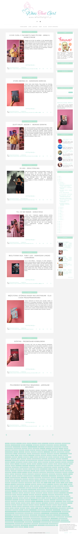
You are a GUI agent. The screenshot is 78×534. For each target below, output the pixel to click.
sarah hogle (25, 504)
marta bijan (43, 491)
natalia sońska (39, 496)
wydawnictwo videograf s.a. (43, 523)
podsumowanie (52, 499)
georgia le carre (50, 465)
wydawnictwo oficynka (27, 520)
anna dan (61, 450)
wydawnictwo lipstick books (35, 516)
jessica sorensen (8, 472)
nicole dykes (62, 496)
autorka (70, 453)
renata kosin (53, 501)
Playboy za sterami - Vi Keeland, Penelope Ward (68, 157)
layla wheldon (27, 484)
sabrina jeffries (38, 503)
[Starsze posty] (53, 435)
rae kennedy (7, 501)
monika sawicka (8, 496)
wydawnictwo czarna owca (46, 511)
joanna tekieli (65, 472)
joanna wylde (71, 472)
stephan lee (14, 506)
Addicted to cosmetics (63, 263)
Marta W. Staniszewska (64, 491)
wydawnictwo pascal (65, 520)
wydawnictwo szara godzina (65, 521)
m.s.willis (7, 487)
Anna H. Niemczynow (14, 68)
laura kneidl (7, 484)
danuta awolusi (47, 460)
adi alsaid (39, 443)
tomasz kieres (22, 508)
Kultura (45, 26)
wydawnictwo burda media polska (11, 511)
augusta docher (56, 453)
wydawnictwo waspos (53, 523)
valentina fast (41, 508)
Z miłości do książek (62, 249)
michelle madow (69, 492)
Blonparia (47, 532)
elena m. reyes (58, 462)
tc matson (59, 506)
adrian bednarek (45, 443)
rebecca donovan (21, 501)
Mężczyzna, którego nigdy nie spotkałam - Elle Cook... (66, 199)
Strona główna (23, 26)
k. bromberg (65, 474)
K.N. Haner (14, 475)
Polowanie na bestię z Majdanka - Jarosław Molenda (29, 386)
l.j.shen (71, 482)
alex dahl (30, 448)
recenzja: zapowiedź (39, 501)
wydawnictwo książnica (17, 516)
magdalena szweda (58, 487)
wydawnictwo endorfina (54, 513)
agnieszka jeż (56, 445)
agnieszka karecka (13, 112)
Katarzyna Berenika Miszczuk (15, 477)
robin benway (8, 503)
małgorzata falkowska (32, 489)
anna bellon (50, 450)
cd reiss (18, 458)
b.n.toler (20, 455)
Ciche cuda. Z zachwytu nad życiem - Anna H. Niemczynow (29, 36)
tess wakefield (64, 506)
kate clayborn (31, 479)
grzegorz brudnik (32, 467)
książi (42, 482)
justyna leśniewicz (52, 474)
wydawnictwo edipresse (28, 513)
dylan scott (30, 462)
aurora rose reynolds (64, 453)
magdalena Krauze (42, 487)
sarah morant (31, 504)
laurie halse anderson (20, 484)
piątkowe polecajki (34, 499)
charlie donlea (23, 458)
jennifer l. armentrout (49, 470)
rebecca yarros (27, 501)
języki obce (24, 472)
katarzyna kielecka (38, 477)
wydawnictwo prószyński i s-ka (19, 521)
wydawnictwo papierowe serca (55, 520)
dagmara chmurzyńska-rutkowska (31, 460)
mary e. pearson (14, 492)
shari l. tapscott (42, 504)
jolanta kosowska (18, 474)
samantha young (44, 503)
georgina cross (57, 465)
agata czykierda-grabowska (15, 445)
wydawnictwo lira (43, 516)
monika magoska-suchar (59, 494)
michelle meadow (8, 494)
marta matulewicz (49, 491)
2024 (59, 179)
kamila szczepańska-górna (28, 475)
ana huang (66, 448)
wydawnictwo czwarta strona (56, 511)
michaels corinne (62, 492)
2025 (59, 177)
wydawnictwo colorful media (35, 511)
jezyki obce (14, 472)
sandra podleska (63, 503)
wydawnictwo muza (29, 329)
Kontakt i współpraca (53, 26)
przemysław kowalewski (21, 372)
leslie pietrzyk (56, 484)
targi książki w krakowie (47, 506)
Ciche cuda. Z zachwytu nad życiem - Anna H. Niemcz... (65, 186)
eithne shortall (51, 462)
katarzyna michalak (60, 477)
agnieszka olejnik (41, 446)
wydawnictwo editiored (45, 513)
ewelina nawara (25, 465)
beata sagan (38, 455)
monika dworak (51, 494)
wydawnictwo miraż (27, 518)
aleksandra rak (24, 448)
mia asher (44, 492)
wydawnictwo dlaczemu (66, 511)
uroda (37, 508)
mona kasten (26, 494)
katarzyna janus (30, 477)
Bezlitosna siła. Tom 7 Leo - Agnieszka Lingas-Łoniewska (30, 257)
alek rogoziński (65, 446)
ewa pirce (12, 465)
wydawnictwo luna (8, 518)
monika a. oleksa (38, 494)
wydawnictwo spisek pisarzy (46, 521)
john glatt (7, 474)
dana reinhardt (40, 460)
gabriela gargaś (32, 465)
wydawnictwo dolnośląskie (10, 513)
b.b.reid (16, 455)
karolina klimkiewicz (44, 475)
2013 (59, 232)
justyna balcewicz (37, 474)
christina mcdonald (51, 458)
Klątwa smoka (65, 250)
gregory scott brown (15, 467)
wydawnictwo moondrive (45, 518)
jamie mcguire (20, 470)
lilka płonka (70, 484)
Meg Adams (33, 492)
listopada (61, 182)
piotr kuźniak (41, 499)
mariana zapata (31, 491)
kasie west (7, 477)
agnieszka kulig (24, 446)
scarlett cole (37, 504)
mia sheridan (50, 492)
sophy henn (65, 504)
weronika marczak (70, 508)
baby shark (25, 455)
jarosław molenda (14, 426)
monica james (31, 494)
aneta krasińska (21, 450)
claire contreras (58, 458)
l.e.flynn (67, 482)
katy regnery (67, 479)
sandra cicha (57, 503)
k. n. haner (70, 474)
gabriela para (38, 465)
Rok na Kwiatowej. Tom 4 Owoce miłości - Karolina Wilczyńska (68, 151)
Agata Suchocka (35, 445)
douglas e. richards (19, 462)
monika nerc (66, 494)
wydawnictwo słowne (36, 521)
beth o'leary (60, 455)
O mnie (29, 26)
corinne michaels (8, 460)
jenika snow (42, 470)
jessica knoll (62, 470)
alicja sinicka (49, 448)
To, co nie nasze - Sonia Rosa (29, 212)
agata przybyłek (29, 445)
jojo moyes (12, 474)
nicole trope (68, 496)
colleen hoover (65, 458)
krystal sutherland (14, 482)
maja (60, 213)
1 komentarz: (23, 67)
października (62, 183)
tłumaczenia (17, 508)
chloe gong (29, 458)
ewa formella (8, 465)
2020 (59, 224)
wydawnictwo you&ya (16, 525)
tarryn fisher (54, 506)
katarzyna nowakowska (17, 479)
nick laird (57, 496)
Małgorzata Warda (66, 489)
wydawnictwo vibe (35, 523)
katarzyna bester (24, 477)
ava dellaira (7, 455)
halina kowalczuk (39, 467)
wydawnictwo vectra (27, 523)
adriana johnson (58, 443)
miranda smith (19, 494)
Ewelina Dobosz (18, 465)
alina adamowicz (55, 448)
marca (61, 216)
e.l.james (39, 462)
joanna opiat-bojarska (50, 472)
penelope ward (15, 499)
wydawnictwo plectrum (9, 521)
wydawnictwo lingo (26, 516)
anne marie (29, 453)
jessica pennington (68, 470)
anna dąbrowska (67, 450)
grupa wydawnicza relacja (24, 467)
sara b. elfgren (8, 504)
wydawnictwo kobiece (9, 516)
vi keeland (46, 508)
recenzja (27, 68)
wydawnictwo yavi (8, 525)
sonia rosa (22, 243)
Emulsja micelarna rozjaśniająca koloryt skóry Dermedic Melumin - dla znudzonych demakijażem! (67, 259)
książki (23, 68)
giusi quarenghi (8, 467)
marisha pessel (37, 491)
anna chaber (56, 450)
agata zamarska (42, 445)
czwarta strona (22, 460)
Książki (40, 26)
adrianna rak (8, 445)
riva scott (64, 501)
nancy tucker (33, 496)
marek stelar (19, 491)
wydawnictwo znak (30, 199)
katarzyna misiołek (68, 477)
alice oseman (43, 448)
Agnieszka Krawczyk (16, 446)
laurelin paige (13, 484)
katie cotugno (56, 479)
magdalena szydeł (66, 487)
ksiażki (34, 482)
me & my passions (62, 256)
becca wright (49, 455)
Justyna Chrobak (44, 474)
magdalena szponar (50, 487)
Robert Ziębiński (70, 501)
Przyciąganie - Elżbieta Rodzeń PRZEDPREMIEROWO (68, 163)
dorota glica (7, 462)
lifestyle (65, 484)
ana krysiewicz (8, 450)
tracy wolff (27, 508)
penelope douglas (8, 499)
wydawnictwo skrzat (29, 521)
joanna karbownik (42, 472)
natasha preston (45, 496)
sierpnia (61, 208)
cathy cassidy (13, 458)
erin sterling (12, 199)
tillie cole (7, 508)
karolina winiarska (60, 475)
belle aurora (55, 455)
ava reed (12, 455)
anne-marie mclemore (35, 453)
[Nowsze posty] (6, 435)
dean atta (64, 460)
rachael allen (68, 499)
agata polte (23, 445)
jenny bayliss (56, 470)
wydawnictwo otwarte (45, 520)
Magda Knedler (28, 487)
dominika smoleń (70, 460)
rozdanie (28, 503)
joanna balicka (36, 472)
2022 (59, 221)
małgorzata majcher (49, 489)
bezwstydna (65, 455)
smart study (54, 504)
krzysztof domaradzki (28, 482)
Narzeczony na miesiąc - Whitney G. (65, 102)
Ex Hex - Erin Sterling (29, 168)
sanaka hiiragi (51, 503)
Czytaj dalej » (30, 65)
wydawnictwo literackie (51, 516)
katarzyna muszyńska (9, 479)
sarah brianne (20, 504)
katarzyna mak (53, 477)
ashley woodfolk (49, 453)
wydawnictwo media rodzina (17, 518)
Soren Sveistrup (8, 506)
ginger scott (68, 465)
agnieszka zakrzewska (57, 446)
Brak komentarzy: (24, 198)
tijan (69, 506)
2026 (59, 176)
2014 (59, 230)
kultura (54, 482)
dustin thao (25, 462)
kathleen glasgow (49, 479)
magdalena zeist (16, 489)
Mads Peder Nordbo (13, 487)
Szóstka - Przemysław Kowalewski (29, 341)
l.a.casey (62, 482)
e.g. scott (35, 462)
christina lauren (44, 458)
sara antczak (70, 503)
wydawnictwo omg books (36, 520)
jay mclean (33, 470)
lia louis (61, 484)
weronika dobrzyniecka (53, 508)
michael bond (56, 492)
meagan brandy (26, 492)
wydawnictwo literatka (60, 516)
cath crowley (7, 458)
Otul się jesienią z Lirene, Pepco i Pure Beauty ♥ (67, 265)
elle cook (12, 329)
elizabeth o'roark (70, 462)
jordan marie (24, 474)
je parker (37, 470)
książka (20, 68)
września (61, 207)
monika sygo (27, 496)
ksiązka (38, 482)
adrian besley (52, 443)
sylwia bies (32, 506)
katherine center (42, 479)
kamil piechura (20, 475)
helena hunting (60, 467)
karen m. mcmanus (37, 475)
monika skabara (21, 496)
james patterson (13, 470)
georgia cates (44, 465)
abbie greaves (13, 443)
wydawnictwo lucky (68, 516)
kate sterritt (36, 479)
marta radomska (56, 491)
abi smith (24, 443)
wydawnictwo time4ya (19, 523)
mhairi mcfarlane (39, 492)
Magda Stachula (35, 487)
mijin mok (14, 494)
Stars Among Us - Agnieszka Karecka (29, 81)
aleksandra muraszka (9, 448)
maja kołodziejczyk (24, 489)
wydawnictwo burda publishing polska (24, 511)
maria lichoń (25, 491)
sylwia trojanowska (39, 506)
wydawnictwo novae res (18, 520)
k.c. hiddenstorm (8, 475)
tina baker (11, 508)
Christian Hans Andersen (36, 458)
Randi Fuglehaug (14, 501)
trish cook (32, 508)
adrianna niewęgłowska (66, 443)
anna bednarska (44, 450)
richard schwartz (58, 501)
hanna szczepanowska (47, 467)
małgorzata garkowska (40, 489)
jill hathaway (30, 472)
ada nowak (29, 443)
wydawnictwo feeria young (64, 513)
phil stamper (28, 499)
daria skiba (59, 460)
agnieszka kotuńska (9, 446)
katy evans (61, 479)
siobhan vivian (49, 504)
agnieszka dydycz (49, 445)
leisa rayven (39, 484)
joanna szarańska (58, 472)
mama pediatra (8, 491)
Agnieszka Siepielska (49, 446)
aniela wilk (27, 450)
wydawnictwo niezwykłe (9, 520)
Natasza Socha (52, 496)
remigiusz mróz (46, 501)
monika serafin (19, 156)
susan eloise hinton (26, 506)
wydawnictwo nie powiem (32, 156)
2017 (59, 229)
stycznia (61, 219)
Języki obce (35, 26)
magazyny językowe (21, 487)
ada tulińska (34, 443)
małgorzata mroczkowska (58, 489)
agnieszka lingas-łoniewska (15, 283)
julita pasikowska (30, 474)
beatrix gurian (43, 455)
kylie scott (57, 482)
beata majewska (31, 455)
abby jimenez (19, 443)
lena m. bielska (50, 484)
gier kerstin (62, 465)
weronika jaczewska (62, 508)
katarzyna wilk (25, 479)
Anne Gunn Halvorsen (22, 453)
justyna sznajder (59, 474)
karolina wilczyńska (52, 475)
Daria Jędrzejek (53, 460)
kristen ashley (8, 482)
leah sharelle (34, 484)
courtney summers (15, 460)
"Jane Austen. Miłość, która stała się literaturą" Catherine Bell (67, 272)
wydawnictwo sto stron (55, 521)
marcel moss (14, 491)
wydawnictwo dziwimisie (19, 513)
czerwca (61, 211)
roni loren (13, 503)
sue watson (19, 506)
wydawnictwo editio (37, 513)
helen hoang (55, 467)
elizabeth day (64, 462)
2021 (59, 223)
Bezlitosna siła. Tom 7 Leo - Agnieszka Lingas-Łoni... (65, 196)
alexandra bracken (36, 448)
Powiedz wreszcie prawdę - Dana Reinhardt (68, 140)
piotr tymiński (46, 499)
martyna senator (8, 492)
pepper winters (21, 499)
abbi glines (7, 443)
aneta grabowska (14, 450)
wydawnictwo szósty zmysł (10, 523)
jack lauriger (7, 470)
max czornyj (21, 492)
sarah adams (14, 504)
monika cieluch (44, 494)
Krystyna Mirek (21, 482)
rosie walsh (23, 503)
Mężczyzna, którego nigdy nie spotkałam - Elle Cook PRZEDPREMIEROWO (29, 297)
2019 (59, 226)
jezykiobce (19, 472)
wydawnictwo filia (30, 243)
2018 (59, 227)
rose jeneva (18, 503)
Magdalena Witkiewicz (9, 489)
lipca (61, 210)
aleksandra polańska (17, 448)
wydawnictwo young (24, 525)
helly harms (66, 467)
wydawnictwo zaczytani (33, 525)
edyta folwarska (45, 462)
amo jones (60, 448)
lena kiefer (44, 484)
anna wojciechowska (9, 453)
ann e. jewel (38, 450)
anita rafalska (33, 450)
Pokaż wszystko (70, 277)
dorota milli (12, 462)
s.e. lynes (32, 503)
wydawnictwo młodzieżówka (35, 518)
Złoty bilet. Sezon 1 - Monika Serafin (30, 125)
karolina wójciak (67, 475)
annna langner (43, 453)
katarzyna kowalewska (45, 477)
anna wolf (15, 453)
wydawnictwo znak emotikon (50, 525)
